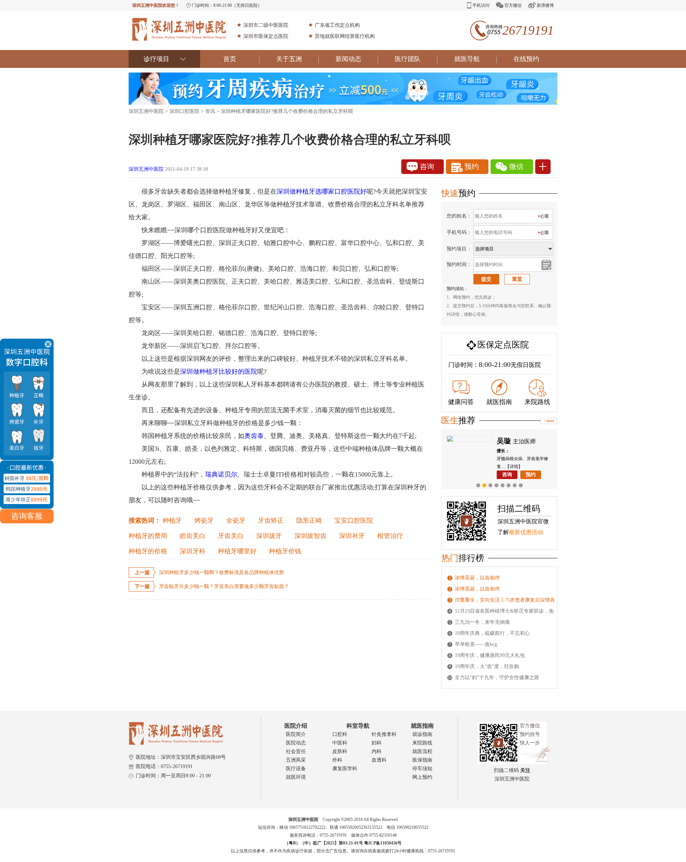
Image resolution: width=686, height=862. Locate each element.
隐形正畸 (309, 520)
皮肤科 (339, 751)
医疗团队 (408, 59)
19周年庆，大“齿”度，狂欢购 (487, 666)
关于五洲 (289, 59)
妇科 (377, 743)
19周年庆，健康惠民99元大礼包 (490, 655)
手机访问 (480, 5)
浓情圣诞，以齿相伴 (477, 578)
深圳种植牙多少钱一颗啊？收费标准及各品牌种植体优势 (221, 572)
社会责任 (296, 751)
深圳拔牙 (269, 535)
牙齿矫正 (271, 520)
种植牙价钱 (285, 551)
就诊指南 (422, 734)
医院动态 (296, 743)
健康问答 (461, 401)
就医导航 (467, 59)
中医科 (339, 743)
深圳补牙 (352, 535)
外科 (337, 760)
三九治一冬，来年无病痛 (482, 622)
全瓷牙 (235, 520)
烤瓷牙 (204, 520)
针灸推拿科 (384, 734)
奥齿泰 (254, 435)
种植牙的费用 (148, 535)
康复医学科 (344, 768)
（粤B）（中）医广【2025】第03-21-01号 (324, 843)
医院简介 (296, 734)
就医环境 (296, 777)
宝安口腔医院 (353, 520)
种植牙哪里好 (237, 551)
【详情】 (513, 466)
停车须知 (422, 768)
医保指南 (422, 760)
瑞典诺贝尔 (221, 474)
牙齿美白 (231, 535)
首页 (229, 59)
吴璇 (504, 441)
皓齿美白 (192, 535)
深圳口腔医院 (184, 111)
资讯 (210, 111)
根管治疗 (390, 535)
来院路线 (537, 401)
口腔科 (339, 734)
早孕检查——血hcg (476, 644)
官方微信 (513, 5)
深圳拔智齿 (310, 535)
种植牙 (172, 520)
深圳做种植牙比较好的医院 (218, 371)
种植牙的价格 (148, 551)
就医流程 (422, 751)
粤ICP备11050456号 (383, 843)
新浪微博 (545, 5)
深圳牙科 (192, 551)
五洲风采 (296, 760)
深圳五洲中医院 (146, 111)
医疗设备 (296, 768)
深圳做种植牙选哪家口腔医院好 (322, 191)
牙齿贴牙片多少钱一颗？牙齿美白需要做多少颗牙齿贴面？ (224, 586)
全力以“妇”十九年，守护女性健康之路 (497, 677)
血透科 (379, 760)
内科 (377, 751)
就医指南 (499, 401)
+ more (549, 421)
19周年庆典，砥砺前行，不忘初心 (492, 633)
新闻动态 (348, 59)
